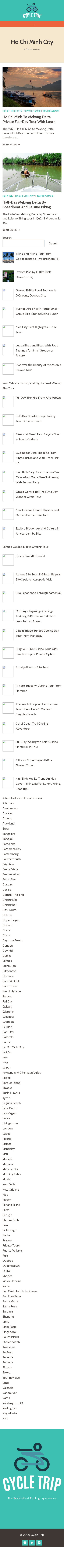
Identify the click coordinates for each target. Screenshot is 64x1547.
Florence (8, 976)
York (5, 1418)
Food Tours (10, 986)
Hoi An (7, 1052)
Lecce (7, 1118)
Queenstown (11, 1266)
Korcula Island (12, 1083)
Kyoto (6, 1098)
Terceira (8, 1362)
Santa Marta (10, 1301)
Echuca (7, 961)
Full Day (8, 1001)
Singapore (9, 1332)
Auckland (9, 823)
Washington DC (13, 1403)
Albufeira (8, 803)
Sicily (6, 1322)
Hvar (5, 1062)
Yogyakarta (10, 1413)
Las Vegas (9, 1113)
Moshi (6, 1179)
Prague (7, 1240)
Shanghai (8, 1316)
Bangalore (9, 834)
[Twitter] (32, 1543)
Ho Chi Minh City (12, 111)
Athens (7, 818)
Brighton (8, 864)
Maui (5, 1154)
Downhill (8, 951)
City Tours (9, 910)
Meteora (8, 1164)
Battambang (11, 854)
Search (7, 238)
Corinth (8, 925)
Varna (6, 1398)
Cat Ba (7, 890)
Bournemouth (12, 859)
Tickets (7, 1367)
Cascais (8, 884)
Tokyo (6, 1372)
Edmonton (9, 971)
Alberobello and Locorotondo (22, 798)
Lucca (6, 1134)
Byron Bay (9, 879)
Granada (8, 1022)
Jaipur (7, 1067)
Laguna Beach (12, 1103)
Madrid (7, 1139)
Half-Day (8, 196)
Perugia (7, 1215)
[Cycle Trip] (32, 10)
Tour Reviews (51, 111)
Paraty (7, 1200)
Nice (5, 1195)
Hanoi (6, 1042)
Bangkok (8, 839)
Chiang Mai (10, 900)
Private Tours (32, 111)
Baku (6, 828)
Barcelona (9, 844)
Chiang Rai (9, 905)
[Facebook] (25, 1543)
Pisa (5, 1225)
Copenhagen (11, 920)
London (8, 1128)
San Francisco (12, 1296)
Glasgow (8, 1017)
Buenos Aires (11, 874)
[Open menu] (32, 24)
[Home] (24, 49)
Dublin (7, 956)
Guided (7, 1027)
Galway (7, 1006)
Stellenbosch (11, 1342)
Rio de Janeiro (12, 1281)
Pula (5, 1255)
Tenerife (8, 1357)
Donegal (8, 945)
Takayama (9, 1347)
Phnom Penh (11, 1220)
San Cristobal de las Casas (20, 1291)
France (7, 996)
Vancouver (10, 1393)
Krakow (7, 1088)
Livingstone (10, 1123)
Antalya (7, 813)
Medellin (8, 1159)
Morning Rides (12, 1174)
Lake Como (10, 1108)
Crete (6, 930)
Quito (6, 1271)
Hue (5, 1057)
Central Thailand (13, 895)
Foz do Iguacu (12, 991)
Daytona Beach (12, 940)
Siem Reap (9, 1327)
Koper (6, 1078)
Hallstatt (8, 1037)
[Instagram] (39, 1543)
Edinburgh (9, 966)
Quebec (8, 1261)
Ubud (6, 1383)
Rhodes (8, 1276)
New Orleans (11, 1189)
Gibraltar (8, 1011)
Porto (6, 1235)
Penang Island (11, 1205)
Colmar (7, 915)
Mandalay (9, 1149)
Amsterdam (10, 808)
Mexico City (10, 1169)
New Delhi (9, 1184)
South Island (11, 1337)
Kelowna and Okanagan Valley (22, 1072)
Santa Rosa (10, 1306)
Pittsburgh (9, 1230)
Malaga (7, 1144)
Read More (11, 144)
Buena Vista (10, 869)
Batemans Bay (12, 849)
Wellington (9, 1408)
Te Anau (8, 1352)
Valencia (8, 1388)
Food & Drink (11, 981)
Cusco (7, 935)
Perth (6, 1210)
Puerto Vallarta (12, 1250)
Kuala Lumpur (11, 1093)
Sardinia (8, 1311)
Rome (6, 1286)
